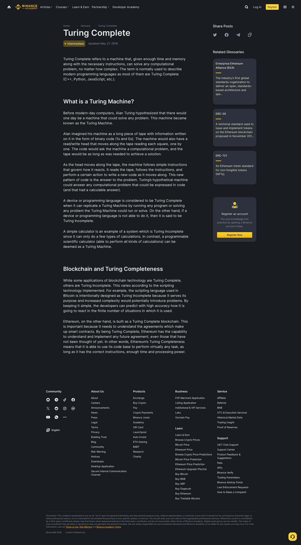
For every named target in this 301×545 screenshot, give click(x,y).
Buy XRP (180, 483)
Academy (138, 422)
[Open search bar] (245, 7)
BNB (219, 407)
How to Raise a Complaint (231, 492)
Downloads (97, 461)
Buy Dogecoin (183, 488)
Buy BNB (180, 478)
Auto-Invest (139, 436)
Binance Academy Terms (109, 526)
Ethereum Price (183, 449)
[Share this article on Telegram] (238, 35)
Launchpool (139, 432)
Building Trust (99, 436)
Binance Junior (141, 417)
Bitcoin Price (182, 444)
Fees (219, 462)
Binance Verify (225, 472)
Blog (93, 441)
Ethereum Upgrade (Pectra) (191, 469)
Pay (135, 407)
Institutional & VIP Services (190, 407)
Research (138, 451)
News (94, 412)
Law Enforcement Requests (232, 487)
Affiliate (221, 397)
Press (94, 417)
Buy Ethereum (183, 493)
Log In (257, 7)
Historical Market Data (229, 417)
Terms (94, 427)
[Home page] (26, 7)
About (94, 397)
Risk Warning (98, 451)
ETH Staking (140, 441)
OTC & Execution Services (232, 412)
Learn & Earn (182, 434)
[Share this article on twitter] (215, 35)
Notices (95, 456)
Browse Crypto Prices (187, 439)
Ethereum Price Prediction (190, 464)
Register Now (234, 234)
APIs (219, 467)
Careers (95, 402)
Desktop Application (102, 466)
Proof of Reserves (227, 427)
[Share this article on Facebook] (227, 35)
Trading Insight (225, 422)
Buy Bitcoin (181, 473)
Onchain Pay (182, 417)
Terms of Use (72, 526)
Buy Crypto (139, 402)
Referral (221, 402)
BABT (136, 446)
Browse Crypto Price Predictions (193, 454)
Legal (94, 422)
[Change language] (285, 7)
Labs (178, 412)
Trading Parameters (228, 477)
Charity (137, 456)
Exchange (138, 397)
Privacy (95, 432)
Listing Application (185, 402)
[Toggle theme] (293, 6)
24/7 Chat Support (227, 444)
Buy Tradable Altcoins (187, 498)
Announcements (100, 407)
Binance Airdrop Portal (230, 482)
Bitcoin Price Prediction (188, 459)
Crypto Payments (143, 412)
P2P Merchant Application (190, 397)
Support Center (226, 449)
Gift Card (138, 427)
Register (272, 6)
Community (97, 446)
